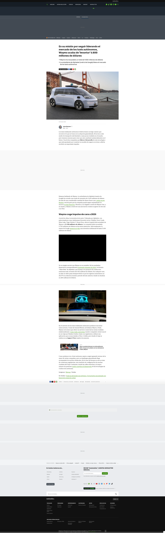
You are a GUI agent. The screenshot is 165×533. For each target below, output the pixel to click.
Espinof (69, 506)
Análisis (61, 471)
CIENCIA (71, 4)
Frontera (86, 37)
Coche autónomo (96, 381)
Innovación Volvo (85, 16)
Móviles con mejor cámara (91, 463)
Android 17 (77, 463)
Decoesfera (102, 506)
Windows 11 (74, 479)
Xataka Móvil (49, 506)
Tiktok (109, 4)
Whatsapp (92, 37)
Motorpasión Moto (93, 506)
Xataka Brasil (49, 523)
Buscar (116, 494)
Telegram (111, 4)
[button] (68, 126)
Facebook (69, 69)
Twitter (118, 4)
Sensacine (70, 505)
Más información (92, 531)
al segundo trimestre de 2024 (87, 267)
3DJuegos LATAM (60, 521)
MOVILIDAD (78, 4)
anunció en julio (75, 228)
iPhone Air (74, 37)
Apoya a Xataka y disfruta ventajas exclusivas (105, 488)
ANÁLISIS (52, 4)
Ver (83, 416)
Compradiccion (103, 508)
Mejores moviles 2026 (60, 463)
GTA (97, 37)
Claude (82, 463)
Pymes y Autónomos (112, 507)
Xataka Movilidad (75, 474)
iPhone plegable (70, 463)
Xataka (81, 344)
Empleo (60, 479)
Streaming (49, 471)
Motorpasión (91, 505)
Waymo (68, 372)
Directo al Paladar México (82, 522)
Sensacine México (71, 521)
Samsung (61, 476)
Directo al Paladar (82, 505)
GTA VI (79, 37)
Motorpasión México (91, 522)
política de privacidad (101, 476)
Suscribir (105, 473)
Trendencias (102, 505)
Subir (115, 499)
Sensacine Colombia (70, 524)
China (48, 479)
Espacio (73, 471)
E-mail (75, 69)
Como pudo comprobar (77, 332)
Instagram (113, 4)
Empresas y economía (68, 381)
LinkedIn (109, 483)
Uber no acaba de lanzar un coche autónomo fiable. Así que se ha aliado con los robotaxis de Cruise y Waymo (92, 348)
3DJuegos (59, 505)
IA (82, 37)
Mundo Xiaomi (50, 513)
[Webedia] (116, 1)
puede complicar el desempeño (82, 366)
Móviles (48, 474)
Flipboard (73, 69)
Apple (48, 476)
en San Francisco (69, 204)
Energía (60, 474)
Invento (68, 37)
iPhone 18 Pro (101, 463)
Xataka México (50, 521)
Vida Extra (59, 506)
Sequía (63, 37)
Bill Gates (58, 37)
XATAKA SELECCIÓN (61, 4)
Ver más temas (50, 484)
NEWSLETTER (93, 4)
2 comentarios (64, 69)
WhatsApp (106, 4)
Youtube (115, 4)
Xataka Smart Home (49, 511)
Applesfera (49, 508)
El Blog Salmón (113, 505)
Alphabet (88, 381)
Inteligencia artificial (76, 476)
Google (82, 381)
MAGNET (85, 4)
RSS (104, 483)
